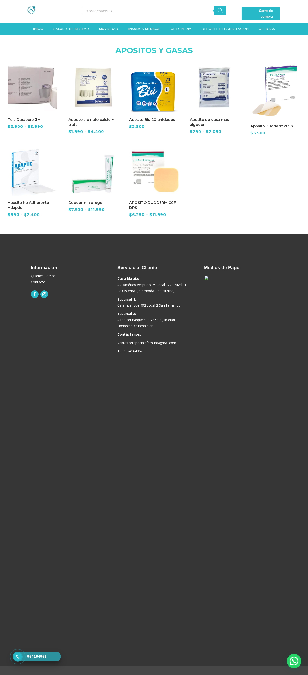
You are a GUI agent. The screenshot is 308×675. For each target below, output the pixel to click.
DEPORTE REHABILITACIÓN (225, 28)
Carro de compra (266, 13)
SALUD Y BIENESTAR (71, 28)
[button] (294, 661)
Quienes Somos (43, 275)
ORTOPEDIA (181, 28)
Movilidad (108, 28)
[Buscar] (220, 10)
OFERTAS (267, 28)
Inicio (38, 28)
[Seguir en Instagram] (44, 294)
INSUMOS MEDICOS (144, 28)
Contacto (38, 282)
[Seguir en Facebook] (34, 294)
